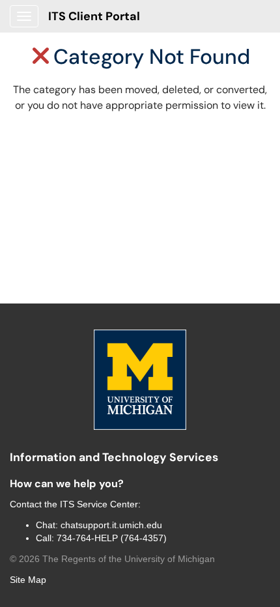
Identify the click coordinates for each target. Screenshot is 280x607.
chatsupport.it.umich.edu (111, 525)
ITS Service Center (99, 504)
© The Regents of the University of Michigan (112, 559)
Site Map (28, 579)
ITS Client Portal (94, 16)
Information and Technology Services (114, 457)
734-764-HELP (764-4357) (112, 538)
